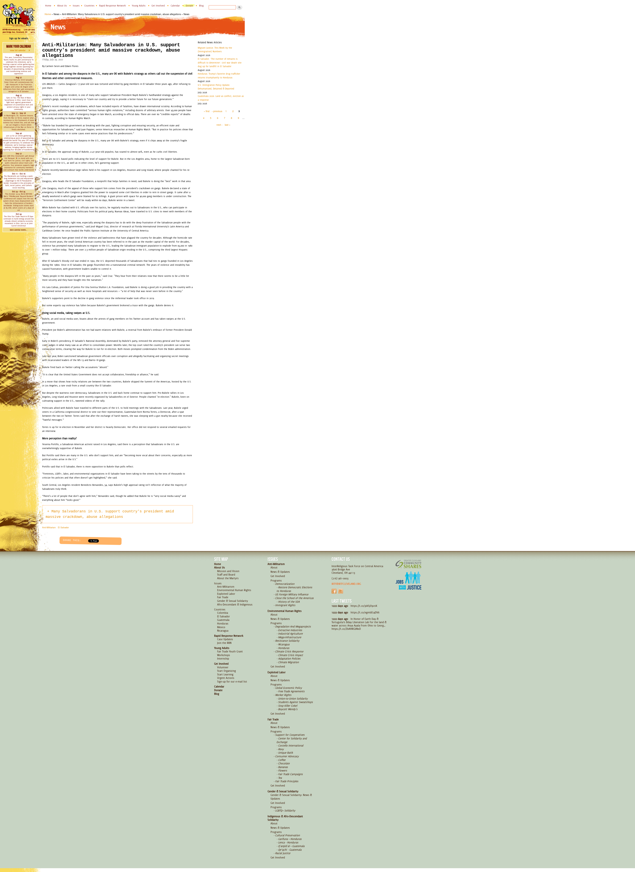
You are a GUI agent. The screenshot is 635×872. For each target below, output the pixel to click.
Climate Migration (288, 662)
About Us (62, 5)
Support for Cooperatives (290, 734)
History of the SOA (289, 601)
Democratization (284, 583)
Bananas (283, 767)
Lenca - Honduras (288, 842)
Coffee (281, 760)
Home (48, 5)
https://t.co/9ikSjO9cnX (364, 605)
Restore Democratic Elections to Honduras (294, 589)
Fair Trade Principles (286, 781)
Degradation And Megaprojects (293, 626)
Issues (76, 6)
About (274, 567)
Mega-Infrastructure (289, 637)
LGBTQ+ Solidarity (285, 810)
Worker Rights (283, 695)
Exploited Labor (226, 593)
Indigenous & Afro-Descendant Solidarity (285, 818)
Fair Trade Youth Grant (230, 651)
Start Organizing (226, 670)
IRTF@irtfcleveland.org (11, 29)
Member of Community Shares (408, 564)
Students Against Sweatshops (295, 702)
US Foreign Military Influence (291, 594)
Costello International (290, 745)
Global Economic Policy (288, 687)
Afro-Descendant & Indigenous (235, 604)
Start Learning (225, 674)
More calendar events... (18, 230)
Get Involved (158, 5)
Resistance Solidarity (287, 640)
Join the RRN (224, 642)
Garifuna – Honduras (290, 839)
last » (227, 124)
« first (207, 111)
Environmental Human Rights (234, 590)
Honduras (222, 623)
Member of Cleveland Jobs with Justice (408, 584)
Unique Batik (285, 752)
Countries (89, 6)
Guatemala (223, 620)
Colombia (222, 612)
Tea (280, 777)
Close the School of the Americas (294, 598)
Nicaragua (222, 630)
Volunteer (222, 667)
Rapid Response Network (112, 5)
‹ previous (217, 111)
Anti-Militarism (49, 527)
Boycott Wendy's (287, 709)
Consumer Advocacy (287, 756)
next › (219, 124)
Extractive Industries (290, 630)
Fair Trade (222, 597)
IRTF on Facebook (334, 591)
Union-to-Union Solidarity (293, 698)
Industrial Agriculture (290, 633)
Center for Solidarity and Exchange (291, 740)
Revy (281, 749)
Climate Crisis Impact (290, 655)
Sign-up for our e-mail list (232, 681)
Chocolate (284, 763)
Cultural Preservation (287, 835)
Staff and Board (226, 574)
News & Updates (280, 571)
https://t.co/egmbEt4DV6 (365, 612)
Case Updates (225, 639)
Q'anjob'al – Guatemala (291, 846)
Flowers (282, 770)
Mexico (221, 627)
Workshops (223, 655)
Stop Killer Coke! (287, 705)
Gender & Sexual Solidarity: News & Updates (291, 796)
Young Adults (139, 5)
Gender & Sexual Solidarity (232, 600)
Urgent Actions (225, 678)
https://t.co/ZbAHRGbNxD (346, 628)
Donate (189, 5)
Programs (276, 580)
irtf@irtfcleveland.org (346, 583)
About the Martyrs (228, 578)
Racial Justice (282, 853)
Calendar (175, 5)
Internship (223, 658)
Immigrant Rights (285, 605)
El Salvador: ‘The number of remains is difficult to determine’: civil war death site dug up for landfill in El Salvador (219, 63)
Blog (201, 5)
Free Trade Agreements (291, 691)
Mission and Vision (228, 571)
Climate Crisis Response (289, 651)
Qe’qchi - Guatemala (289, 849)
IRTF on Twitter (340, 591)
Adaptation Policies (289, 658)
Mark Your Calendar (18, 48)
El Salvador (63, 527)
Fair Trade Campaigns (290, 774)
